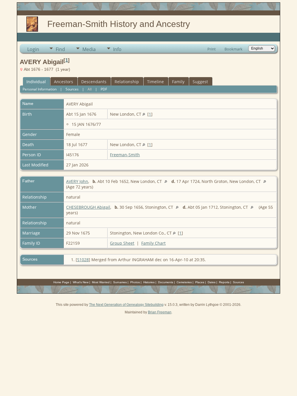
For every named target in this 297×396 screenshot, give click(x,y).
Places (199, 282)
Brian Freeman (159, 312)
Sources (72, 89)
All (90, 89)
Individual (36, 81)
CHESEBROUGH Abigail (88, 207)
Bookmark (233, 49)
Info (117, 49)
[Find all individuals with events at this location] (143, 114)
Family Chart (153, 243)
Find (60, 49)
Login (33, 49)
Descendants (93, 81)
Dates (211, 282)
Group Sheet (122, 243)
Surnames (120, 282)
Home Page (61, 282)
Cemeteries (184, 282)
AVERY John (77, 181)
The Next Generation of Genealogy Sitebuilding (126, 305)
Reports (224, 282)
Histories (149, 282)
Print (211, 49)
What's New (80, 282)
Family (178, 81)
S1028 (83, 259)
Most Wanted (101, 282)
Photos (135, 282)
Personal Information (40, 89)
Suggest (200, 81)
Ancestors (63, 81)
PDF (104, 89)
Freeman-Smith (125, 154)
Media (89, 49)
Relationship (127, 81)
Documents (165, 282)
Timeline (155, 81)
